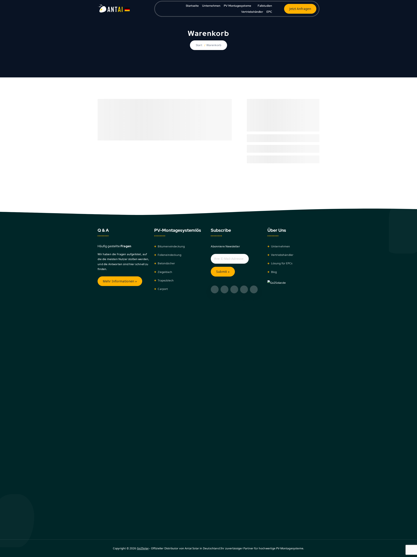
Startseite (192, 5)
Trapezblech (166, 280)
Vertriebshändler (252, 12)
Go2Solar (143, 548)
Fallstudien (265, 5)
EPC (269, 12)
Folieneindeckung (169, 255)
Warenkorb (213, 45)
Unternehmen (211, 5)
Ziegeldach (165, 272)
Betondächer (166, 263)
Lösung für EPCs (282, 263)
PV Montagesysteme (237, 5)
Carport (163, 289)
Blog (274, 272)
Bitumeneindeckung (171, 246)
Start (199, 45)
